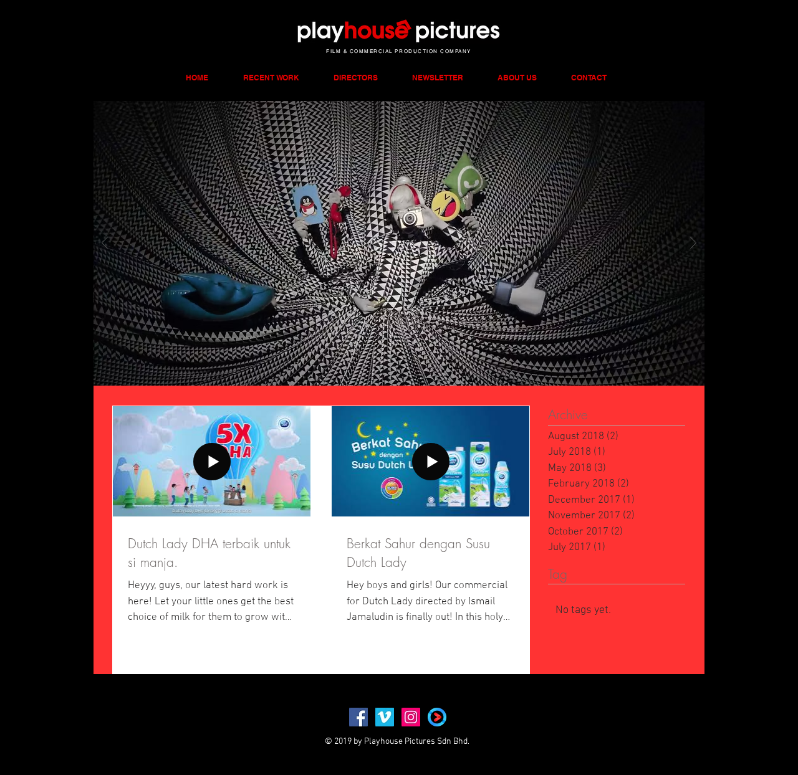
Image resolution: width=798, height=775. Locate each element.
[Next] (693, 244)
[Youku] (437, 717)
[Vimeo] (384, 717)
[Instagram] (410, 717)
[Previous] (105, 244)
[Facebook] (358, 717)
